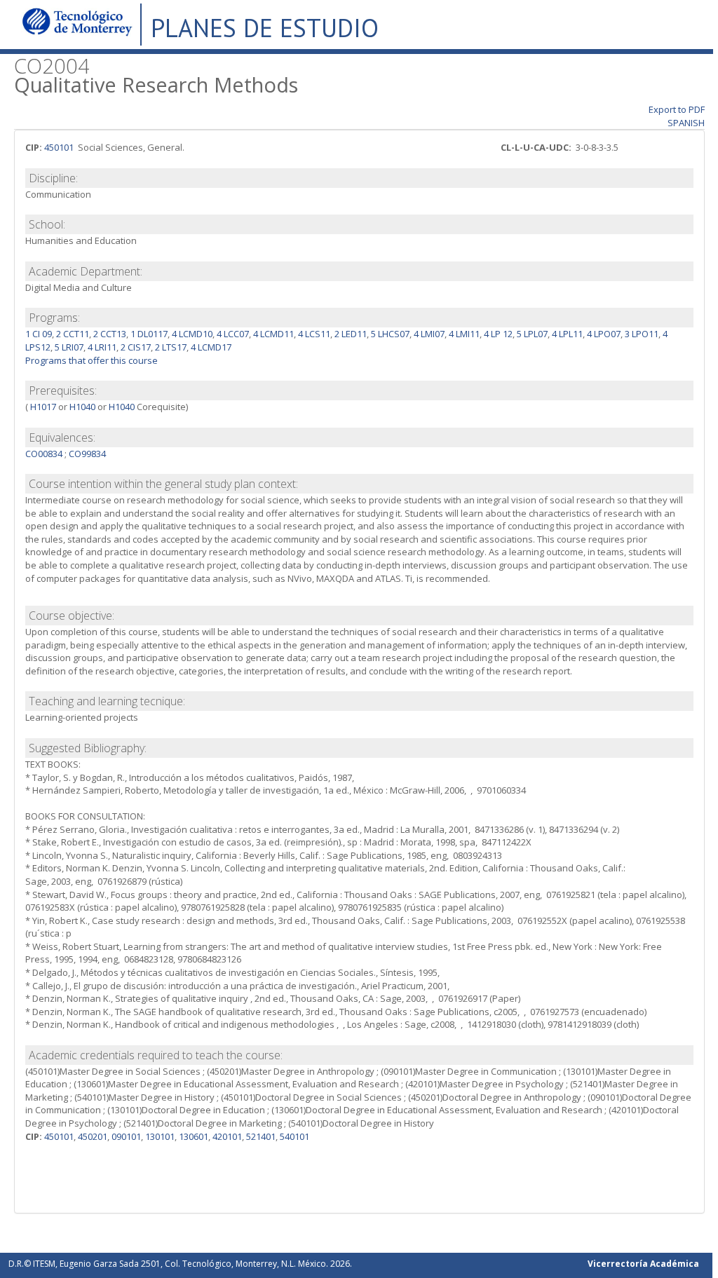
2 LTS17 (171, 347)
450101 (59, 147)
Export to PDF (677, 109)
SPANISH (686, 122)
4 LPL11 (567, 333)
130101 (160, 1136)
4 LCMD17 (211, 347)
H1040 (82, 406)
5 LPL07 (532, 333)
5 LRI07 (69, 347)
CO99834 (87, 453)
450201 (92, 1136)
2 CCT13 (109, 333)
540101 (294, 1136)
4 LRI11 (102, 347)
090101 (126, 1136)
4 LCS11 (314, 333)
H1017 (42, 406)
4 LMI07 (429, 333)
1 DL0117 (149, 333)
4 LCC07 (233, 333)
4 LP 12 (498, 333)
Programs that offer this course (91, 360)
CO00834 (43, 453)
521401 (261, 1136)
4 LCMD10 (192, 333)
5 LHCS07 (390, 333)
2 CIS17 (136, 347)
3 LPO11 (641, 333)
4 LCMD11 (273, 333)
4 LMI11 (464, 333)
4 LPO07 (604, 333)
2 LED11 (350, 333)
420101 (227, 1136)
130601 (193, 1136)
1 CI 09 (38, 333)
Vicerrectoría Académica (643, 1264)
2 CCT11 (72, 333)
